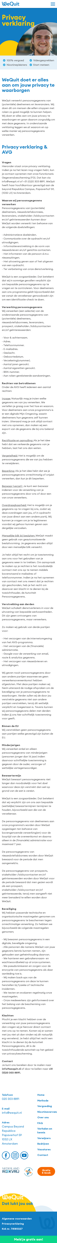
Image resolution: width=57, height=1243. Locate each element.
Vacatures (44, 1149)
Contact (42, 1155)
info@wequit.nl (12, 1112)
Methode (42, 1100)
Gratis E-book (46, 1171)
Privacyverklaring (13, 1223)
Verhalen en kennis (44, 1130)
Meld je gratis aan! (28, 1239)
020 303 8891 (10, 1099)
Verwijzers (44, 1138)
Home (40, 1094)
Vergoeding (44, 1106)
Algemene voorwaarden (17, 1218)
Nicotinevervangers (46, 1111)
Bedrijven (43, 1143)
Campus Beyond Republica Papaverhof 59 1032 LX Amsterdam (13, 1135)
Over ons (43, 1117)
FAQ (40, 1123)
